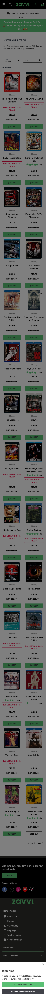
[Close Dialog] (42, 964)
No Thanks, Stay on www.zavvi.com (23, 991)
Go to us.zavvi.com (23, 985)
